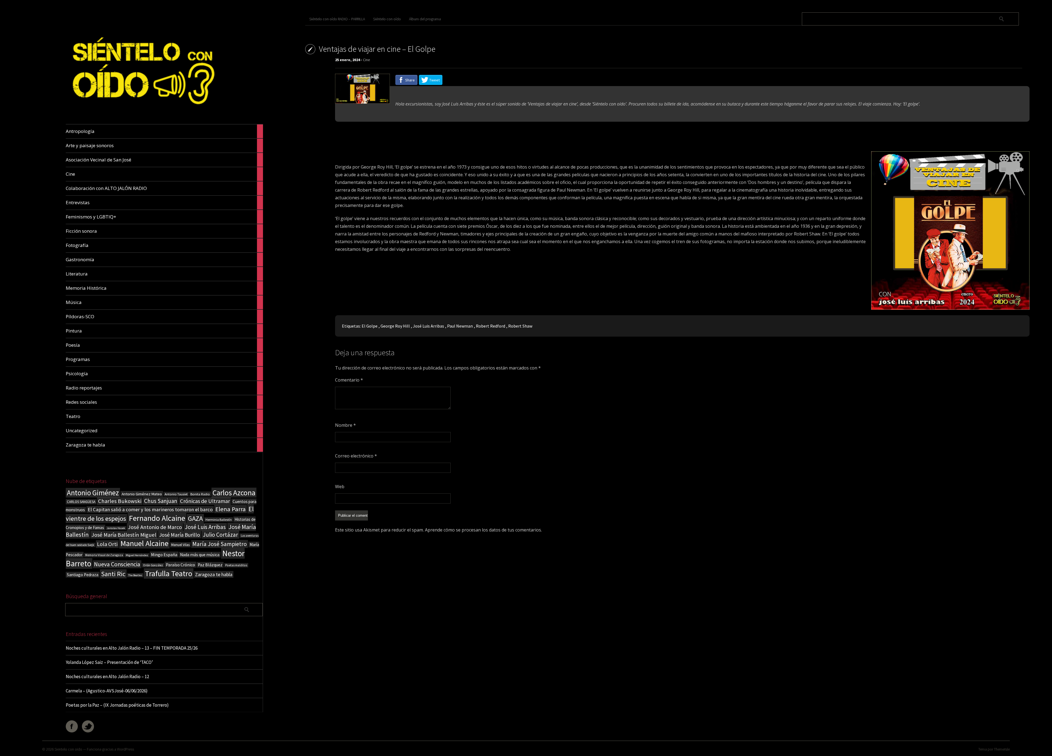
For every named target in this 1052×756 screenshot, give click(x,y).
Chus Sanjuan (160, 501)
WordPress (125, 749)
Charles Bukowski (119, 501)
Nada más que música (199, 554)
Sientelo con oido (68, 749)
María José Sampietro (219, 544)
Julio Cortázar (220, 534)
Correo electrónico (356, 456)
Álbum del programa (425, 18)
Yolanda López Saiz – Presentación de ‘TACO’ (109, 662)
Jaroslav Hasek (116, 528)
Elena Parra (230, 509)
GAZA (195, 518)
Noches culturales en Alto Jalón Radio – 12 (107, 676)
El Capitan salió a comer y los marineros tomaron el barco (150, 509)
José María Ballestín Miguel (124, 534)
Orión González (153, 565)
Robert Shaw (520, 326)
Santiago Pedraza (82, 574)
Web (339, 487)
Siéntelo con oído (387, 18)
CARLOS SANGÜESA (81, 501)
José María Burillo (179, 534)
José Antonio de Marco (155, 527)
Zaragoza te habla (213, 574)
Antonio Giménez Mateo (142, 493)
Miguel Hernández (137, 555)
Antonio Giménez (93, 492)
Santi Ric (113, 574)
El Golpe (370, 326)
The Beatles (135, 575)
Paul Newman (460, 326)
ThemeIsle (1002, 749)
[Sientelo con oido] (142, 111)
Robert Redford (490, 326)
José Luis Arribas (205, 527)
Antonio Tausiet (176, 494)
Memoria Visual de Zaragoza (104, 555)
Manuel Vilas (180, 544)
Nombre (345, 425)
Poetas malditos (236, 565)
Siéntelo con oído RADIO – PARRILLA (337, 18)
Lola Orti (107, 544)
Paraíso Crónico (180, 564)
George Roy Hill (395, 326)
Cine (366, 59)
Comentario (349, 380)
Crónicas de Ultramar (205, 501)
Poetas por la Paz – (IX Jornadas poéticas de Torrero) (117, 705)
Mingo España (164, 554)
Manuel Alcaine (144, 543)
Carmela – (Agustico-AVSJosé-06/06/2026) (107, 691)
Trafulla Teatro (168, 573)
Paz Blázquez (210, 564)
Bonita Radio (200, 494)
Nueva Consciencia (117, 564)
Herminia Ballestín (218, 520)
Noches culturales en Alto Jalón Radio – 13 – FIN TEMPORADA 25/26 (132, 648)
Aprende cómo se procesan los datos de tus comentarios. (483, 530)
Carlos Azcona (234, 492)
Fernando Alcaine (157, 518)
